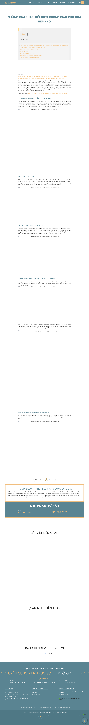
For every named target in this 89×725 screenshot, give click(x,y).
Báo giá (55, 2)
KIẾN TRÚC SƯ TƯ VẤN (59, 512)
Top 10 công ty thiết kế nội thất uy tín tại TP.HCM (63, 563)
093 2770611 (37, 694)
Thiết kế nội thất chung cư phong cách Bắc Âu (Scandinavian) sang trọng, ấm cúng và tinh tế (21, 564)
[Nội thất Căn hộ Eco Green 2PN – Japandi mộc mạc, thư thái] (65, 625)
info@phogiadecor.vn (70, 682)
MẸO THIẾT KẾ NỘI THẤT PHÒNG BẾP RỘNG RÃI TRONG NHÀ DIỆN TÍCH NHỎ (47, 93)
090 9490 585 (24, 512)
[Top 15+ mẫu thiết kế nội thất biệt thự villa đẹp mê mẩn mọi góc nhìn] (65, 583)
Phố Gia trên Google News (62, 708)
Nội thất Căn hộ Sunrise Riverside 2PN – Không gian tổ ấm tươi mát (24, 639)
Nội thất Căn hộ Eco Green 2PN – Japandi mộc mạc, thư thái (65, 639)
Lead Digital (64, 712)
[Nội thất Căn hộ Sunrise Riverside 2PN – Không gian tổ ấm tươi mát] (24, 625)
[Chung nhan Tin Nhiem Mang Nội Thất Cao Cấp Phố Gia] (71, 699)
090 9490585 (82, 2)
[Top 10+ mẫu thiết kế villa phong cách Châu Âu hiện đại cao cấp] (24, 583)
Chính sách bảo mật (45, 708)
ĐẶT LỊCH (52, 510)
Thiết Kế (40, 2)
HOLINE (19, 510)
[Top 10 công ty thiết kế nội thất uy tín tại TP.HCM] (65, 550)
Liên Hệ (80, 2)
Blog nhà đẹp (71, 2)
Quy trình (62, 2)
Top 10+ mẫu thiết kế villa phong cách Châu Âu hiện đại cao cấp (23, 597)
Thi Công (47, 2)
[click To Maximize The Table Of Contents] (20, 29)
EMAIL (66, 680)
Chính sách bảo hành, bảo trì (27, 708)
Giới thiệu (32, 2)
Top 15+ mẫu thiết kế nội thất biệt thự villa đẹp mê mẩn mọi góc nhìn (63, 597)
